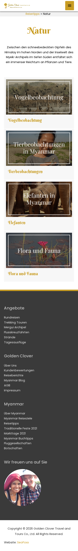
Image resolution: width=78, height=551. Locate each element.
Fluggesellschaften (17, 443)
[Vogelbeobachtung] (39, 102)
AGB (7, 385)
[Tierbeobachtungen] (39, 154)
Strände (9, 337)
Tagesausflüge (15, 342)
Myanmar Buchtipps (18, 438)
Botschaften (13, 448)
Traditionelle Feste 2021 (20, 428)
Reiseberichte (13, 375)
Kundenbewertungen (19, 370)
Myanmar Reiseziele (18, 418)
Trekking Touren (15, 322)
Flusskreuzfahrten (16, 332)
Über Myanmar (14, 413)
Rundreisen (12, 317)
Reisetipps (33, 14)
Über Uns (10, 366)
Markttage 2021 (15, 433)
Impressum (12, 390)
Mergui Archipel (15, 327)
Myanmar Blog (14, 380)
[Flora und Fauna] (39, 256)
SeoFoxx (23, 542)
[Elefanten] (39, 205)
